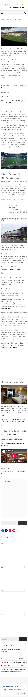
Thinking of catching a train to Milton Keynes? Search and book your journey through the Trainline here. (12, 345)
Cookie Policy (5, 690)
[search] (25, 13)
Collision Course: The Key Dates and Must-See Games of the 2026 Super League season (13, 670)
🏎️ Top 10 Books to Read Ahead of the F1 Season (14, 662)
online (24, 195)
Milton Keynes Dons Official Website (12, 439)
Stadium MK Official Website (9, 435)
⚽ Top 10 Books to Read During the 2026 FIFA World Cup (13, 650)
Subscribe (22, 523)
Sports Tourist (14, 4)
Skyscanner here (15, 269)
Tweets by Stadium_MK (8, 468)
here (2, 415)
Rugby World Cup (21, 140)
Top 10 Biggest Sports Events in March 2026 (12, 666)
